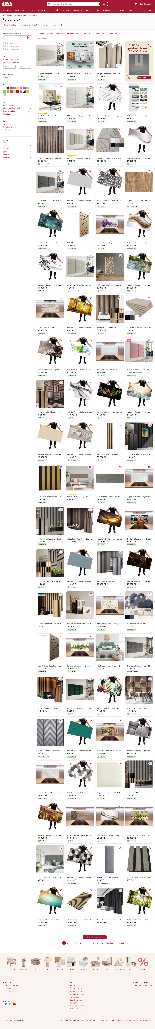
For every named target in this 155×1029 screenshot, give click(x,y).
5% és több (7, 77)
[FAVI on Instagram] (10, 1004)
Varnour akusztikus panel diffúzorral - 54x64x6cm (85, 624)
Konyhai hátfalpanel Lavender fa (79, 835)
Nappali (95, 969)
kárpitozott (25, 25)
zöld (45, 25)
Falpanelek (33, 15)
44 (61, 86)
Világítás (48, 969)
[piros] (11, 88)
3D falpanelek (8, 105)
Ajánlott (41, 34)
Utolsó (121, 943)
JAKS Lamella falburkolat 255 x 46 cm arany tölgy (56, 497)
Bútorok (12, 969)
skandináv (7, 143)
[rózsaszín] (21, 88)
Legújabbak (86, 34)
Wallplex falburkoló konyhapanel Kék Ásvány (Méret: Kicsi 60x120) (62, 243)
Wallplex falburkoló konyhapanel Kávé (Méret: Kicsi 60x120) (60, 370)
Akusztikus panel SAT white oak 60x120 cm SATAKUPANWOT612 (91, 920)
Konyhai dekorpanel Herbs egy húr (139, 835)
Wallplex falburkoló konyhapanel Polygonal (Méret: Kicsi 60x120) (61, 920)
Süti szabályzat (75, 1009)
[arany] (27, 91)
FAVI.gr (141, 1020)
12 (121, 425)
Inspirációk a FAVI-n (77, 994)
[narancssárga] (8, 91)
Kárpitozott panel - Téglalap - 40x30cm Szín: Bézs (86, 497)
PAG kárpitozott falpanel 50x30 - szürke (52, 200)
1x (77, 155)
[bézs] (14, 91)
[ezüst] (4, 94)
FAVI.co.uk (128, 1020)
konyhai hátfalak (10, 25)
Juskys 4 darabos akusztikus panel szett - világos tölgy (117, 74)
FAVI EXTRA (74, 1003)
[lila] (24, 88)
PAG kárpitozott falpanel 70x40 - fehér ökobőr (84, 116)
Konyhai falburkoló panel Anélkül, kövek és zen (114, 243)
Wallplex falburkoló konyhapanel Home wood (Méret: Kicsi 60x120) (92, 454)
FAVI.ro (101, 1020)
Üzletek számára (76, 1000)
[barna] (11, 91)
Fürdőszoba (84, 969)
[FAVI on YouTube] (14, 1004)
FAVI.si (147, 1020)
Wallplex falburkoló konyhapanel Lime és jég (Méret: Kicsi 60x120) (92, 370)
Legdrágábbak (113, 34)
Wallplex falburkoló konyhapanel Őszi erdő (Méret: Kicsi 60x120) (91, 327)
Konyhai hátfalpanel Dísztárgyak (109, 624)
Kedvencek (74, 34)
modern (6, 155)
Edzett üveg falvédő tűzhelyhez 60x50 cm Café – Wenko (59, 116)
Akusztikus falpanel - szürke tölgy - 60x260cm (114, 581)
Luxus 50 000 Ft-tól (11, 62)
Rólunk (72, 985)
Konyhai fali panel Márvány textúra (50, 793)
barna (53, 25)
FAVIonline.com (10, 1020)
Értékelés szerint (57, 34)
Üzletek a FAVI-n (76, 988)
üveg (5, 133)
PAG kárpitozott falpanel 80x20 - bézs (81, 158)
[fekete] (8, 88)
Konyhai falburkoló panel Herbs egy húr (82, 666)
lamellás (6, 114)
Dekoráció (24, 969)
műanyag (6, 130)
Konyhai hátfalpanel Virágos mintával (140, 497)
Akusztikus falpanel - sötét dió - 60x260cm (83, 539)
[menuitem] (7, 10)
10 (61, 44)
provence (6, 152)
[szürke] (27, 88)
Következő (110, 943)
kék (61, 25)
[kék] (14, 88)
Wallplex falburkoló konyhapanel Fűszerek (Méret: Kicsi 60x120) (61, 835)
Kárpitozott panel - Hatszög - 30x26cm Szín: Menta (116, 666)
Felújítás (60, 969)
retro (5, 146)
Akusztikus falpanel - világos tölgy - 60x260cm (55, 624)
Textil (36, 969)
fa (4, 124)
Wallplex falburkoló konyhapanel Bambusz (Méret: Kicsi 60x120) (61, 285)
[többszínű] (21, 91)
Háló (107, 969)
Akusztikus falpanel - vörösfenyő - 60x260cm (55, 708)
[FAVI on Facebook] (6, 1004)
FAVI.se (120, 1020)
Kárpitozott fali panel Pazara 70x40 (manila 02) (84, 285)
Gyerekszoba (120, 969)
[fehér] (4, 88)
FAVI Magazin (74, 997)
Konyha (71, 969)
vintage (6, 149)
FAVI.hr (108, 1020)
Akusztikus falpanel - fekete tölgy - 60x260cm (114, 920)
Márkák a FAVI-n (76, 991)
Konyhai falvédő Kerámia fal (107, 370)
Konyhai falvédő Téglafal (47, 327)
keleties (6, 158)
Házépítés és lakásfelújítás (16, 15)
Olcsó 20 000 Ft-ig (10, 59)
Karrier (7, 991)
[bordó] (17, 91)
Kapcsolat (8, 988)
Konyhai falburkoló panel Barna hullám (111, 835)
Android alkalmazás (144, 985)
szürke (36, 25)
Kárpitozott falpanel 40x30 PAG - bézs (52, 74)
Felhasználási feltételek (78, 1006)
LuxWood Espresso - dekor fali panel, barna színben (57, 158)
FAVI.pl (95, 1020)
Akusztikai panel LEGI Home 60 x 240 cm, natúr (115, 454)
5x (48, 113)
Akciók (143, 969)
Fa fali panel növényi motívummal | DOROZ (113, 285)
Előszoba (131, 969)
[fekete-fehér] (24, 91)
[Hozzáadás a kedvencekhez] (91, 44)
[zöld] (4, 91)
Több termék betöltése (93, 937)
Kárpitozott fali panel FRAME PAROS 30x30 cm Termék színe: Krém (122, 793)
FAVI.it (114, 1020)
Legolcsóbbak (99, 34)
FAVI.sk (89, 1020)
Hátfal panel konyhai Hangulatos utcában (112, 751)
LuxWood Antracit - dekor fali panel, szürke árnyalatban (58, 751)
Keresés (103, 4)
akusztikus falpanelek (11, 108)
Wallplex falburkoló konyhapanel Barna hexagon (85, 793)
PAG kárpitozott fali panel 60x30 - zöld (81, 708)
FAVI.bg (135, 1020)
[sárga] (17, 88)
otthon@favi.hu (12, 985)
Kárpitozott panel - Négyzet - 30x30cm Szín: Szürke (57, 877)
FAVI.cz (82, 1020)
